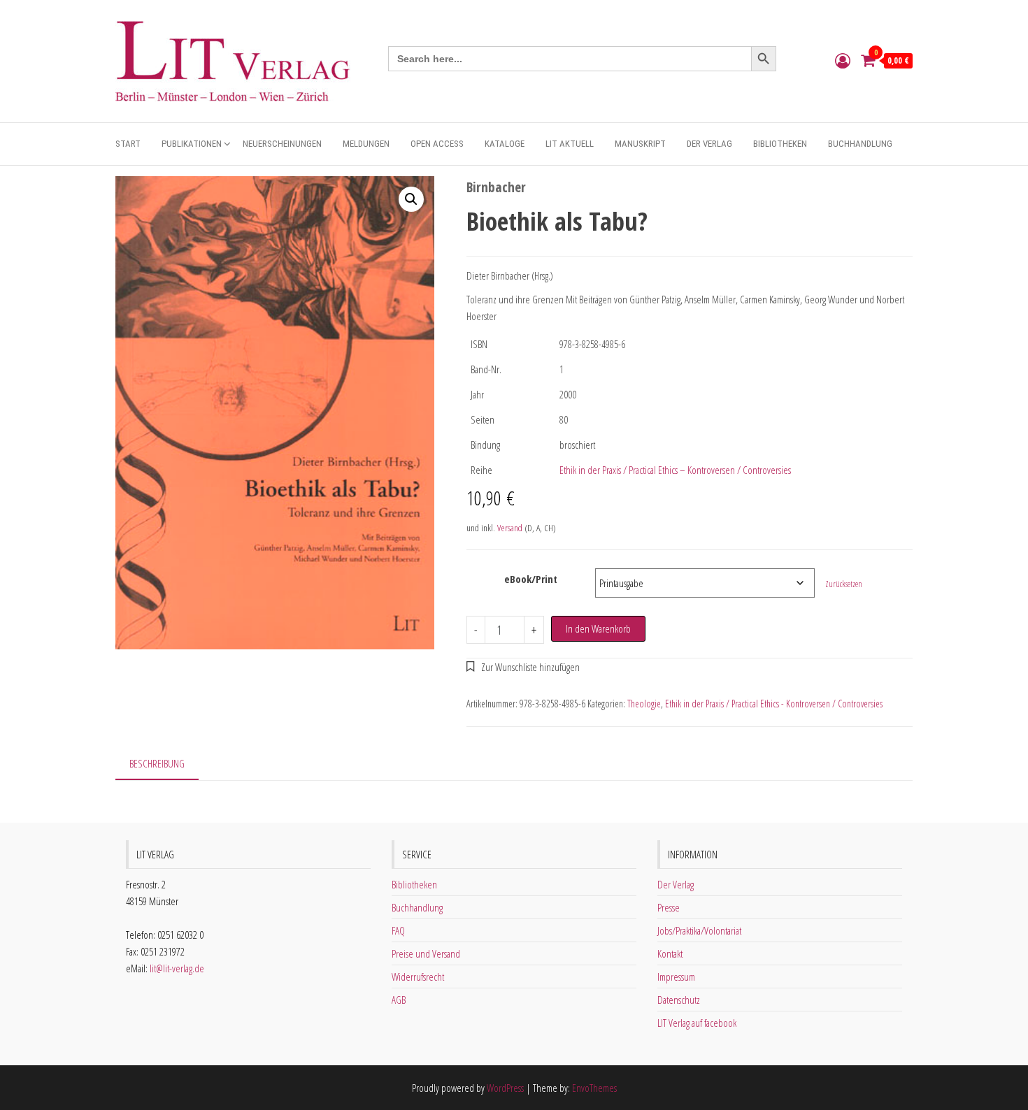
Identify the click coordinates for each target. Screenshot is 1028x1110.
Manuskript (640, 143)
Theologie (644, 703)
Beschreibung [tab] (157, 763)
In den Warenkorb (598, 628)
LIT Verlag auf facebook (696, 1023)
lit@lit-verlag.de (177, 968)
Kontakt (670, 953)
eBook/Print (530, 579)
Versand (509, 527)
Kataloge (504, 143)
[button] (411, 199)
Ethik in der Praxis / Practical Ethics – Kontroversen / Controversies (675, 470)
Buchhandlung (860, 143)
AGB (399, 1000)
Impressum (676, 976)
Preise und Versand (426, 953)
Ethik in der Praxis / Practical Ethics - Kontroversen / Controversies (774, 703)
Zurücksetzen (843, 584)
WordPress (505, 1088)
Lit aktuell (569, 143)
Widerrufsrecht (418, 976)
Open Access (437, 143)
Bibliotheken (780, 143)
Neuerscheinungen (282, 143)
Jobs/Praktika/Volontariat (699, 930)
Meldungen (366, 143)
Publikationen (192, 143)
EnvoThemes (594, 1088)
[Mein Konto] (842, 60)
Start (128, 143)
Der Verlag (709, 143)
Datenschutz (678, 1000)
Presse (668, 907)
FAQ (398, 930)
